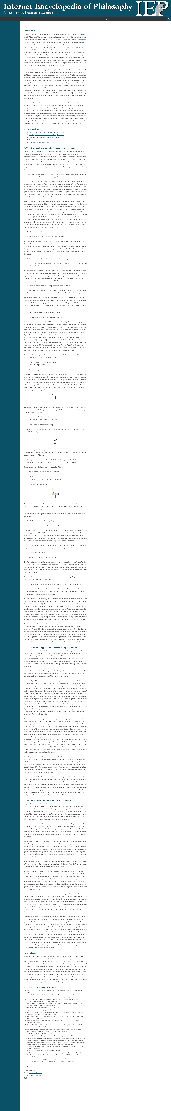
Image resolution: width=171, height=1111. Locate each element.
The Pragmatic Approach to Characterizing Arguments (46, 135)
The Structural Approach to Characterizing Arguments (46, 132)
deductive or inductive (58, 804)
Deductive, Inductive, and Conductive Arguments (45, 137)
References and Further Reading (39, 142)
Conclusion (32, 140)
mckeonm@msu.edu (35, 1073)
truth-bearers (82, 37)
